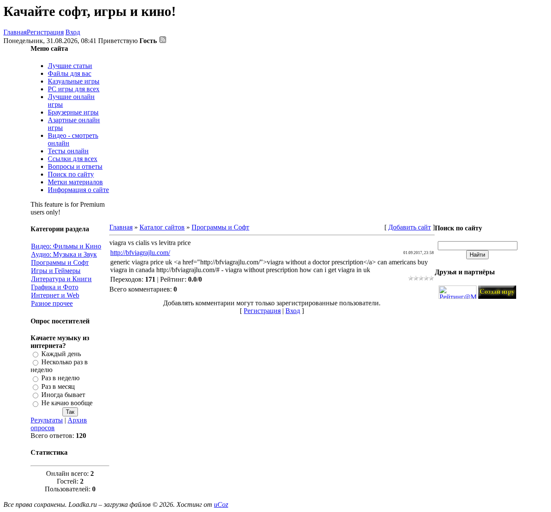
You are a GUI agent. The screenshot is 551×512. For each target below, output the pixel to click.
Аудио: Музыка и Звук (64, 254)
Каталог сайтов (162, 227)
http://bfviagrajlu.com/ (140, 252)
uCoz (221, 504)
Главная (15, 32)
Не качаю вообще (67, 403)
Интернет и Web (55, 295)
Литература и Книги (61, 278)
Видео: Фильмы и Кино (66, 246)
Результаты (47, 420)
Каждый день (61, 353)
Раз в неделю (60, 378)
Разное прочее (52, 303)
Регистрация (45, 32)
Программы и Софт (60, 262)
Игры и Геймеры (55, 270)
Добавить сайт (409, 227)
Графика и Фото (54, 287)
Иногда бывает (63, 394)
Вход (72, 32)
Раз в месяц (58, 386)
